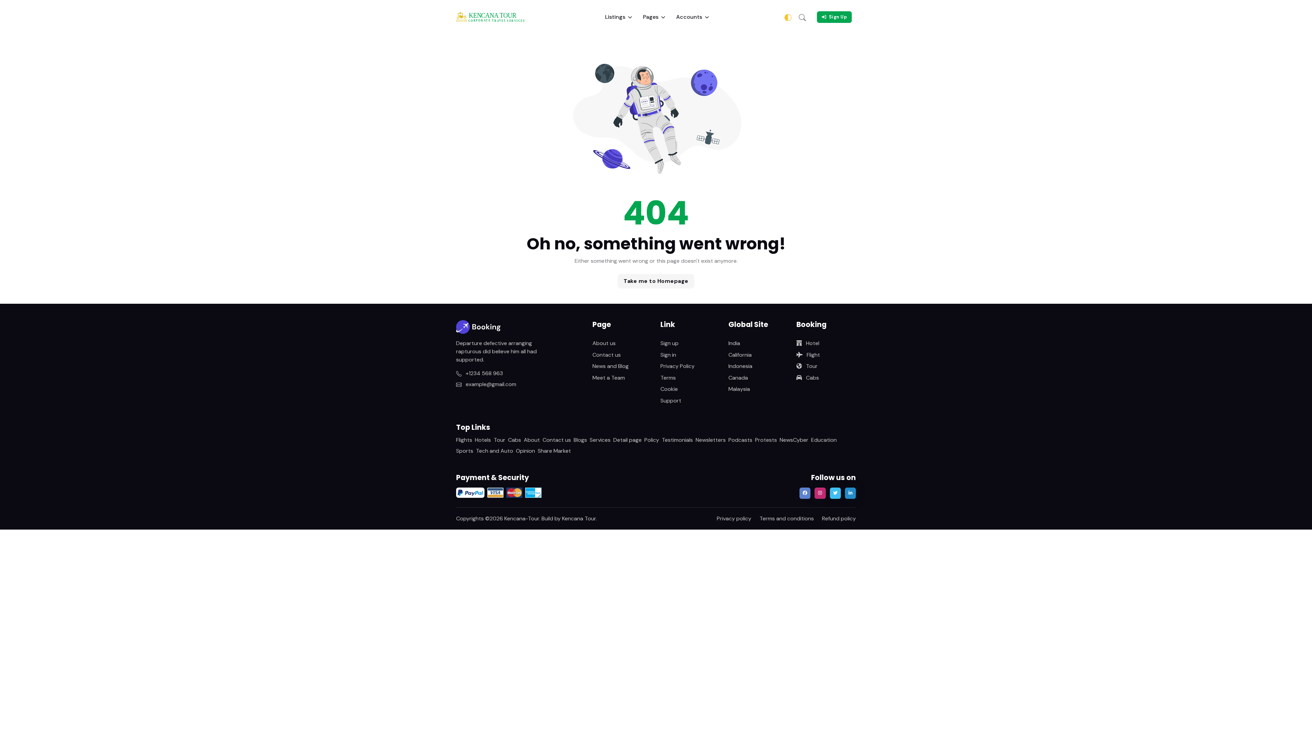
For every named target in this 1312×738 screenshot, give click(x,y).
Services (600, 439)
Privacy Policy (677, 366)
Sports (464, 450)
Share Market (554, 450)
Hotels (483, 439)
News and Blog (610, 366)
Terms (668, 377)
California (740, 354)
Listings (615, 16)
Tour (811, 366)
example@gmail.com (490, 384)
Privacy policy (734, 518)
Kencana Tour (579, 518)
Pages (650, 16)
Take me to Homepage (656, 281)
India (734, 343)
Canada (738, 377)
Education (824, 439)
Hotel (812, 343)
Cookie (669, 389)
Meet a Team (608, 377)
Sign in (668, 354)
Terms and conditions (787, 518)
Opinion (525, 450)
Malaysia (739, 389)
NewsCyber (794, 439)
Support (670, 400)
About (532, 439)
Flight (812, 354)
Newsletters (711, 439)
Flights (464, 439)
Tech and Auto (494, 450)
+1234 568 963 (483, 373)
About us (604, 343)
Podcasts (740, 439)
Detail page (627, 439)
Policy (651, 439)
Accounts (689, 16)
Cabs (812, 377)
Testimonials (677, 439)
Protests (766, 439)
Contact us (606, 354)
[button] (802, 17)
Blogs (580, 439)
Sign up (669, 343)
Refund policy (839, 518)
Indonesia (740, 366)
